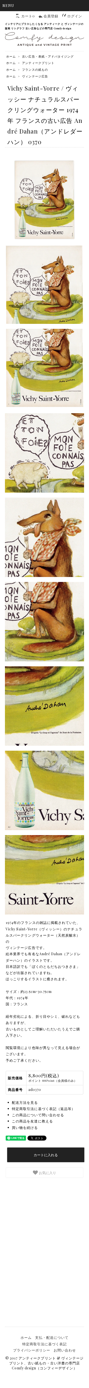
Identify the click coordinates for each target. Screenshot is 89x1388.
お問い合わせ (65, 1350)
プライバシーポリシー (31, 1350)
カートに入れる (46, 1154)
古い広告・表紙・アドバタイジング (48, 56)
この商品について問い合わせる (38, 1115)
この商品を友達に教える (32, 1121)
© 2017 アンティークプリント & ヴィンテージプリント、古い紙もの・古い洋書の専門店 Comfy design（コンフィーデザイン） (44, 1363)
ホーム (11, 56)
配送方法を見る (25, 1102)
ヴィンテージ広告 (35, 76)
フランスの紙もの (35, 69)
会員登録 (51, 16)
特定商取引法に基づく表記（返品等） (43, 1108)
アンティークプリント (38, 63)
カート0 (28, 16)
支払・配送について (51, 1337)
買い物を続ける (25, 1127)
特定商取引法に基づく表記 (44, 1344)
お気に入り (47, 1172)
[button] (44, 5)
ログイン (74, 16)
